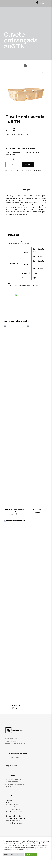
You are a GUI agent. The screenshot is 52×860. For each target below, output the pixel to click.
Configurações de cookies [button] (13, 854)
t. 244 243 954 (10, 741)
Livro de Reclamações (13, 816)
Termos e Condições (12, 809)
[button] (42, 72)
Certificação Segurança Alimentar (17, 807)
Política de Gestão (11, 805)
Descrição (26, 190)
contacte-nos (10, 155)
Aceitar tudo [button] (31, 854)
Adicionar (28, 164)
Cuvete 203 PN (37, 509)
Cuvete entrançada (34, 170)
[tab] (26, 190)
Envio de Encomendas (13, 823)
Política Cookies (10, 814)
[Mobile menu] (49, 4)
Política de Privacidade (13, 811)
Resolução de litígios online (15, 818)
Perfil (7, 802)
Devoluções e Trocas (12, 821)
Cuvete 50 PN (14, 705)
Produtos (8, 800)
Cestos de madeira (20, 170)
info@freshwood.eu (12, 766)
